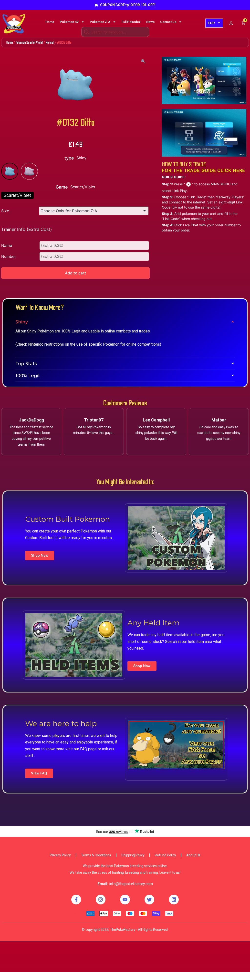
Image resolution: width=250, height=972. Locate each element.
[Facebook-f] (76, 899)
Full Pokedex (131, 21)
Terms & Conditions (96, 855)
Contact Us (168, 21)
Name (6, 245)
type (69, 157)
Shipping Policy (133, 855)
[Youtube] (125, 899)
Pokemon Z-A (100, 21)
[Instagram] (100, 899)
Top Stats (26, 363)
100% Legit (27, 375)
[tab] (125, 322)
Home (49, 21)
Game (62, 187)
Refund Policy (165, 855)
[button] (39, 555)
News (150, 21)
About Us (193, 855)
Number (8, 256)
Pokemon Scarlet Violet (29, 42)
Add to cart (75, 273)
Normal (50, 42)
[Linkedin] (174, 899)
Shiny (21, 322)
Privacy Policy (60, 855)
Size (5, 210)
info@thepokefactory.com (131, 884)
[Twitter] (149, 899)
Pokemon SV (69, 21)
